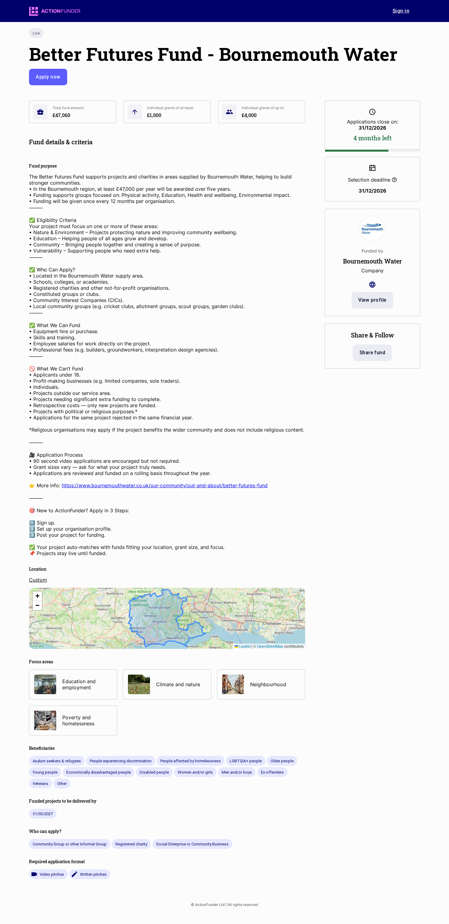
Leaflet (244, 646)
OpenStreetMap (270, 646)
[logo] (54, 11)
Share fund (372, 352)
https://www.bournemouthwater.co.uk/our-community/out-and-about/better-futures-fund (165, 485)
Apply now (48, 77)
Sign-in (400, 11)
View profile (372, 300)
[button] (37, 596)
